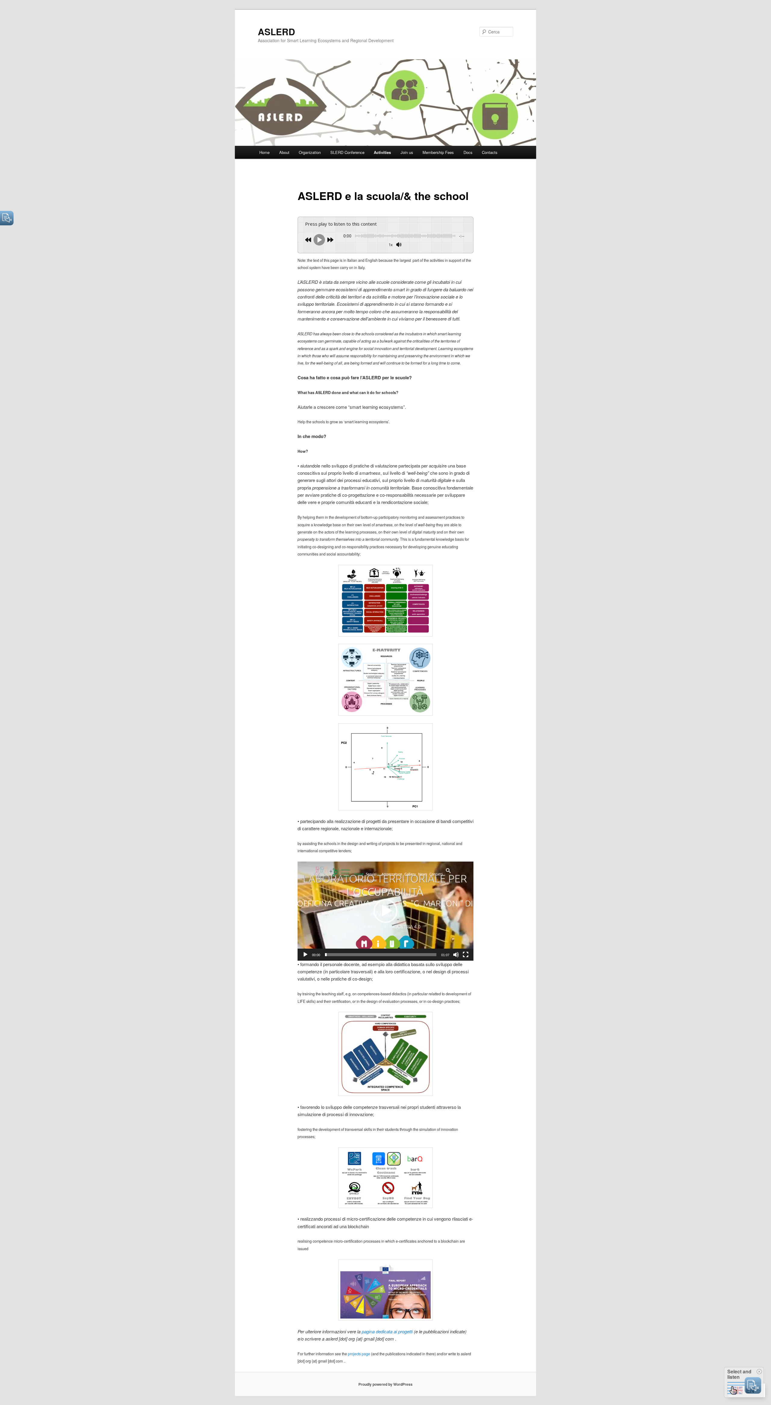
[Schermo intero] (466, 955)
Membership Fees (438, 152)
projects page (359, 1353)
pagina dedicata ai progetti (387, 1331)
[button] (385, 911)
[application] (385, 911)
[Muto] (456, 955)
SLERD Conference (347, 152)
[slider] (380, 954)
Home (264, 152)
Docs (468, 152)
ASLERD (276, 31)
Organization (310, 152)
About (284, 152)
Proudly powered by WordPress (385, 1384)
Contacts (490, 152)
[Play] (305, 955)
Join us (407, 152)
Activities (382, 152)
